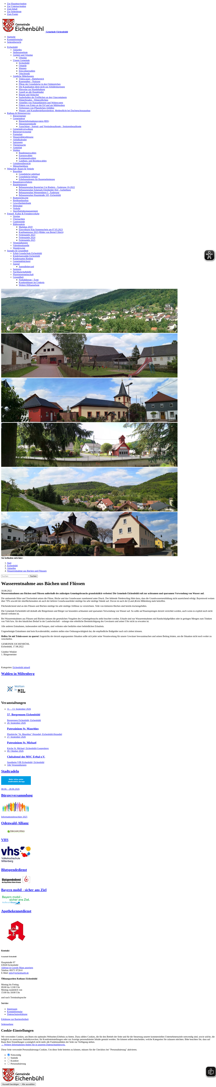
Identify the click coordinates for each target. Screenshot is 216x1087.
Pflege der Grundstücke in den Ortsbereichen (40, 84)
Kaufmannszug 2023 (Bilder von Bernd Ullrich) (41, 232)
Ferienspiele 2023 (27, 235)
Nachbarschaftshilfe (22, 272)
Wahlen (16, 150)
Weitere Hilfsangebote (29, 285)
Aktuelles (17, 49)
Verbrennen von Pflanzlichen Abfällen (36, 108)
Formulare (17, 134)
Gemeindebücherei (21, 261)
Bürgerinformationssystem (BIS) (34, 121)
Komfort (15, 1061)
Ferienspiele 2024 (27, 237)
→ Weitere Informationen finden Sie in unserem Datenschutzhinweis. (33, 1044)
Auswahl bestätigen (10, 1084)
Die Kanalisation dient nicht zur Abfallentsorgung (42, 86)
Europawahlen (25, 155)
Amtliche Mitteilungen (23, 76)
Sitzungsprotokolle (27, 124)
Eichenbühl (12, 47)
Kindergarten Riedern (23, 258)
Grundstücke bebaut (28, 176)
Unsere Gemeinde (21, 60)
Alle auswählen (28, 1084)
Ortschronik (24, 73)
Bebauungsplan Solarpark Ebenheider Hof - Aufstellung (45, 190)
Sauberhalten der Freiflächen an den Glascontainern (43, 97)
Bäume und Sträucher (29, 94)
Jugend (16, 264)
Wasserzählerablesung (23, 137)
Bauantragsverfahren (22, 182)
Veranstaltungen (20, 242)
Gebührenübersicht (22, 163)
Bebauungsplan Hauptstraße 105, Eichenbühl (40, 195)
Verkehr (16, 208)
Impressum (12, 1009)
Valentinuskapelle (21, 245)
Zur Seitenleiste (14, 11)
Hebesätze (17, 205)
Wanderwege (19, 248)
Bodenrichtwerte (20, 198)
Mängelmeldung (20, 166)
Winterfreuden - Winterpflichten (33, 100)
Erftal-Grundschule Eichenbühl (27, 253)
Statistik (14, 1058)
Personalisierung (18, 1063)
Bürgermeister (19, 116)
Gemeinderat (19, 118)
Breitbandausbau (21, 200)
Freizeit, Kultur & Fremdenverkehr (23, 213)
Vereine (16, 216)
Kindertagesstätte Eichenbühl (26, 256)
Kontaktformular (14, 39)
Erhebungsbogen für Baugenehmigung (37, 179)
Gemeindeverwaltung (23, 129)
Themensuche (19, 145)
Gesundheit (18, 277)
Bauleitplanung (20, 184)
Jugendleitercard (26, 266)
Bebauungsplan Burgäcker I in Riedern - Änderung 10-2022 (47, 187)
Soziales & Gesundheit (17, 250)
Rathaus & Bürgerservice (18, 113)
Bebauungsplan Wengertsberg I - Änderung (39, 192)
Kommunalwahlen (27, 158)
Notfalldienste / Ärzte (29, 280)
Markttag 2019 (25, 227)
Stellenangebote (20, 52)
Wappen (22, 68)
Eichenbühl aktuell (21, 667)
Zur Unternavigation (16, 6)
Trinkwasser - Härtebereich (31, 79)
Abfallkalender (20, 139)
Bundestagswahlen (27, 153)
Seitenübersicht (14, 42)
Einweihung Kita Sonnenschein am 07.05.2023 (41, 229)
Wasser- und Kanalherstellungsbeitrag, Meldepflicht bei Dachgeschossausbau (54, 110)
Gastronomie (19, 221)
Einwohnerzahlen (27, 71)
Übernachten (19, 219)
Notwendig (16, 1055)
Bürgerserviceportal (22, 131)
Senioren (17, 269)
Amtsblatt (17, 147)
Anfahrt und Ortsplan (23, 55)
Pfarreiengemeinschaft (23, 274)
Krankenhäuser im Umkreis (31, 282)
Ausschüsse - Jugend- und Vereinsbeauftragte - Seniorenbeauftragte (50, 126)
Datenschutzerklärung (17, 1014)
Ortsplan (23, 57)
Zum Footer (12, 14)
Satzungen (18, 142)
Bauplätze (17, 171)
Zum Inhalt (12, 9)
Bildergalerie (19, 224)
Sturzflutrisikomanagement (25, 211)
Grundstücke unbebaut (29, 174)
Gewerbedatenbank (22, 203)
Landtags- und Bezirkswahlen (33, 161)
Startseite (11, 37)
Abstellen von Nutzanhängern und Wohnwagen (41, 102)
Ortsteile (23, 65)
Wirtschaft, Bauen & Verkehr (20, 168)
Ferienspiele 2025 (27, 240)
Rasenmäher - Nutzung (29, 81)
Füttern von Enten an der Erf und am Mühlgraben (42, 105)
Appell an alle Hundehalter (31, 92)
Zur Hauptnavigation (16, 3)
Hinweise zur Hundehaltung (32, 89)
